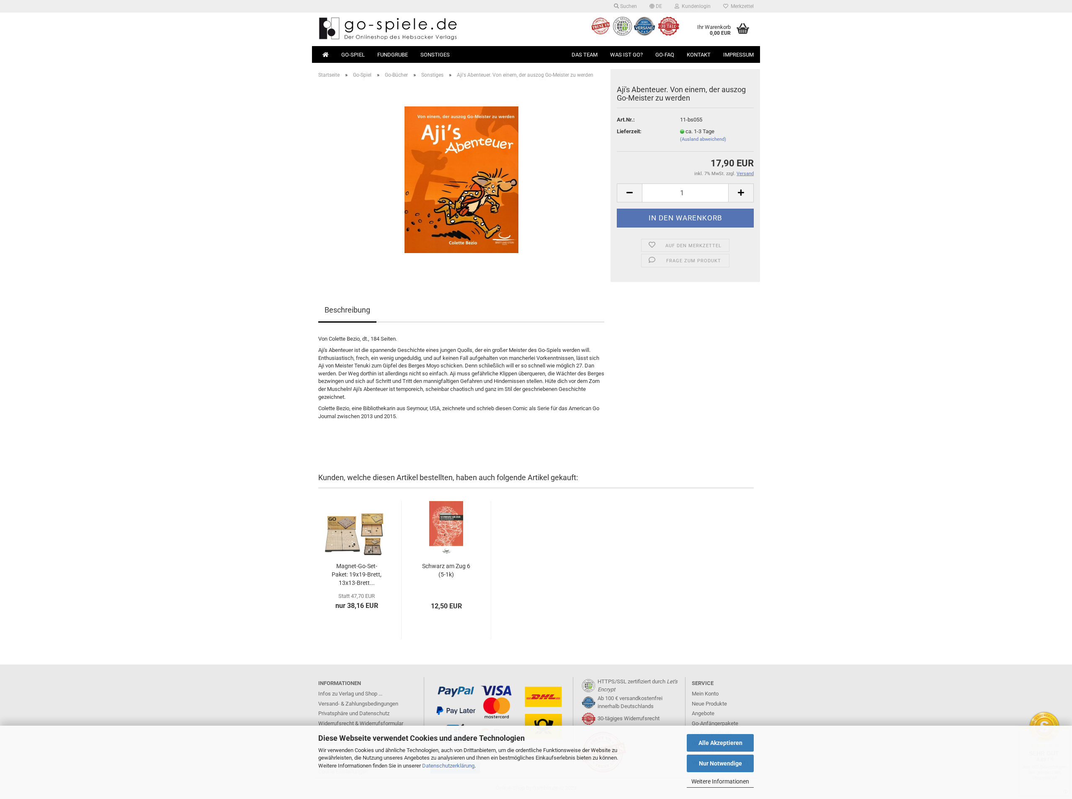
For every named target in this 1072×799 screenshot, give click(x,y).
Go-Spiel (353, 55)
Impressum (738, 55)
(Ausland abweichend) (703, 139)
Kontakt (699, 55)
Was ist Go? (626, 55)
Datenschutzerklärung (448, 766)
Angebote (703, 713)
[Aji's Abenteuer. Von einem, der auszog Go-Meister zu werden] (461, 179)
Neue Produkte (709, 704)
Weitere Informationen (720, 781)
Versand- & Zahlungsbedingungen (358, 704)
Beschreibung (347, 309)
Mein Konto (705, 693)
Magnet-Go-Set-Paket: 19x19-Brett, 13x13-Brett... (356, 574)
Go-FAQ (664, 55)
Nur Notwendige (720, 763)
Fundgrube (392, 55)
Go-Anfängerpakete (715, 723)
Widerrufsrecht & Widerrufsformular (360, 723)
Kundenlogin (695, 6)
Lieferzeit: (629, 131)
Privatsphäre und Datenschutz (353, 713)
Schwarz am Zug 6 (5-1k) (446, 570)
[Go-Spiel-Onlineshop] (424, 29)
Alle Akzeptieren (720, 743)
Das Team (585, 55)
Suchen (628, 6)
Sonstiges (435, 55)
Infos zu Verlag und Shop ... (350, 693)
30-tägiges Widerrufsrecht (629, 718)
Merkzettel (741, 6)
